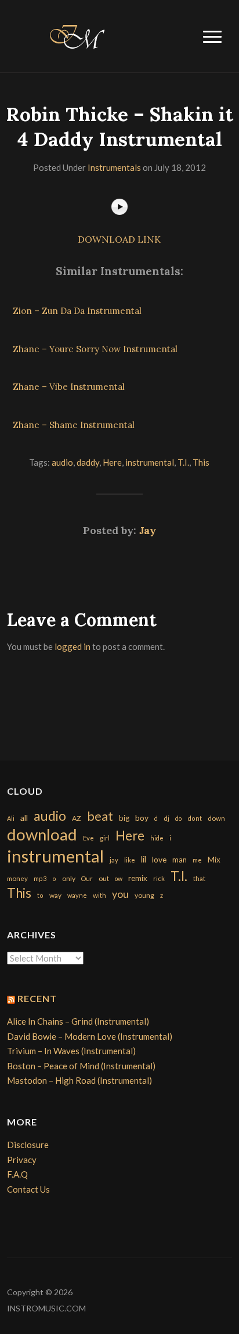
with (99, 895)
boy (142, 818)
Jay (147, 530)
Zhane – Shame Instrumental (74, 424)
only (68, 878)
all (24, 818)
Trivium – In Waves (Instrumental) (71, 1051)
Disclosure (28, 1144)
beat (100, 816)
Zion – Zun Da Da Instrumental (77, 310)
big (124, 818)
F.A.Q (17, 1174)
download (42, 834)
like (129, 860)
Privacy (22, 1159)
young (144, 895)
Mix (214, 859)
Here (112, 462)
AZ (76, 818)
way (55, 895)
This (201, 462)
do (178, 818)
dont (194, 818)
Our (87, 878)
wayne (77, 895)
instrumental (149, 462)
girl (105, 838)
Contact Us (28, 1189)
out (104, 878)
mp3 (40, 878)
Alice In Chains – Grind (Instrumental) (78, 1021)
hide (157, 838)
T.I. (183, 462)
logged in (72, 646)
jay (114, 860)
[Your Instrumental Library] (75, 35)
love (159, 859)
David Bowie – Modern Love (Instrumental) (89, 1036)
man (179, 859)
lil (143, 859)
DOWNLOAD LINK (119, 239)
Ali (11, 818)
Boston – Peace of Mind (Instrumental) (81, 1066)
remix (137, 878)
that (199, 878)
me (197, 860)
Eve (88, 838)
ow (118, 878)
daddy (88, 462)
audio (62, 462)
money (17, 878)
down (216, 818)
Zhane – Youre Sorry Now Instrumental (95, 348)
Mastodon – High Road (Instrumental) (79, 1080)
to (40, 895)
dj (166, 818)
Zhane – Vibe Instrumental (69, 386)
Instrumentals (114, 167)
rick (159, 878)
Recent (37, 998)
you (120, 893)
